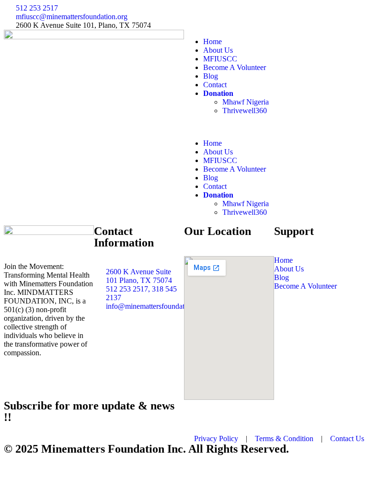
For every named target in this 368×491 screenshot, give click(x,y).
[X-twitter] (222, 16)
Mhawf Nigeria (245, 102)
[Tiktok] (299, 16)
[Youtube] (274, 16)
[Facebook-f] (196, 16)
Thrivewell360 (244, 110)
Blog (210, 76)
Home (212, 41)
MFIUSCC (220, 59)
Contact (215, 85)
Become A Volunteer (234, 67)
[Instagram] (248, 16)
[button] (274, 127)
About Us (218, 50)
